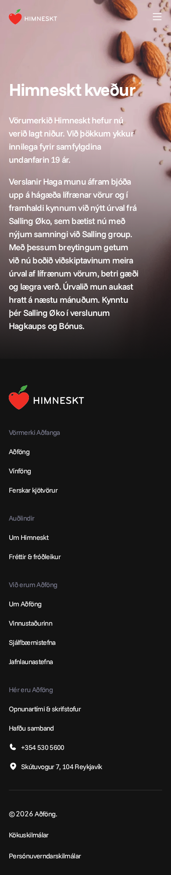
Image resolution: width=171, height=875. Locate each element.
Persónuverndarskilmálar (45, 855)
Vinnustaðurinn (30, 623)
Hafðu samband (31, 728)
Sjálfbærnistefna (32, 642)
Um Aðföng (25, 603)
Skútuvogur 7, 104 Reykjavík (61, 766)
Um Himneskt (28, 537)
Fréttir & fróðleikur (35, 556)
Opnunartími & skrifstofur (45, 708)
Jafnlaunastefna (31, 661)
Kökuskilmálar (29, 834)
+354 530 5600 (42, 747)
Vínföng (20, 470)
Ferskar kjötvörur (33, 490)
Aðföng (19, 451)
